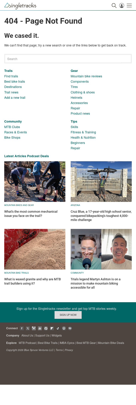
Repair (75, 108)
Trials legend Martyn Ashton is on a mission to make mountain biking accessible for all (96, 283)
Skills (74, 126)
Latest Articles (15, 156)
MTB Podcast (27, 343)
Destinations (13, 86)
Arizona (75, 204)
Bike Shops (12, 137)
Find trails (11, 76)
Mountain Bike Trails (16, 272)
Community (13, 121)
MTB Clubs (12, 126)
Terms (59, 350)
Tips (74, 121)
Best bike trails (14, 81)
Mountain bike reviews (86, 76)
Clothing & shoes (83, 92)
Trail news (11, 92)
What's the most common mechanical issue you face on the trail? (31, 213)
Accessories (79, 102)
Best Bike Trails (48, 343)
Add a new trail (14, 97)
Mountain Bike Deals (111, 343)
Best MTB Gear (86, 343)
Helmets (76, 97)
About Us (27, 335)
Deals (44, 156)
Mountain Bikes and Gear (19, 204)
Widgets (57, 335)
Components (80, 81)
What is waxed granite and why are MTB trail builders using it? (32, 281)
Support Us (42, 335)
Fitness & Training (83, 132)
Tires (74, 86)
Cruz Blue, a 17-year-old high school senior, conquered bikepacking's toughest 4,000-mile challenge (101, 216)
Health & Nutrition (83, 137)
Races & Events (15, 132)
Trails (8, 70)
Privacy (69, 350)
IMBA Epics (67, 343)
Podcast (33, 156)
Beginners (78, 142)
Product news (80, 113)
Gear (74, 70)
